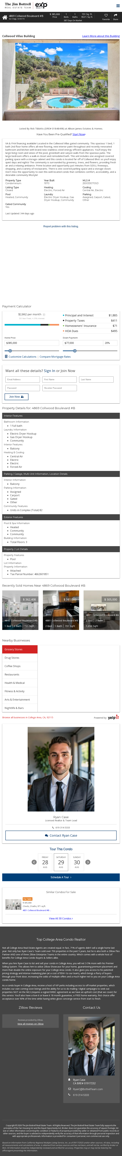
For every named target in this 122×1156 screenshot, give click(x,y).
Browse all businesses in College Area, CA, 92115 (27, 717)
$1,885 (113, 315)
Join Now (14, 396)
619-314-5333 (63, 827)
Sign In (49, 370)
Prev (34, 862)
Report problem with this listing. (61, 226)
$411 (114, 320)
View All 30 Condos (60, 918)
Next (87, 862)
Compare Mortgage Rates (55, 356)
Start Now (79, 134)
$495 (114, 331)
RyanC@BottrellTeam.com (88, 1089)
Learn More (101, 36)
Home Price (10, 337)
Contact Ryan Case (63, 835)
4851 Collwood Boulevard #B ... (37, 910)
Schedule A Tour (60, 877)
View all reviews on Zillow (30, 1023)
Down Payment (70, 337)
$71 (115, 326)
